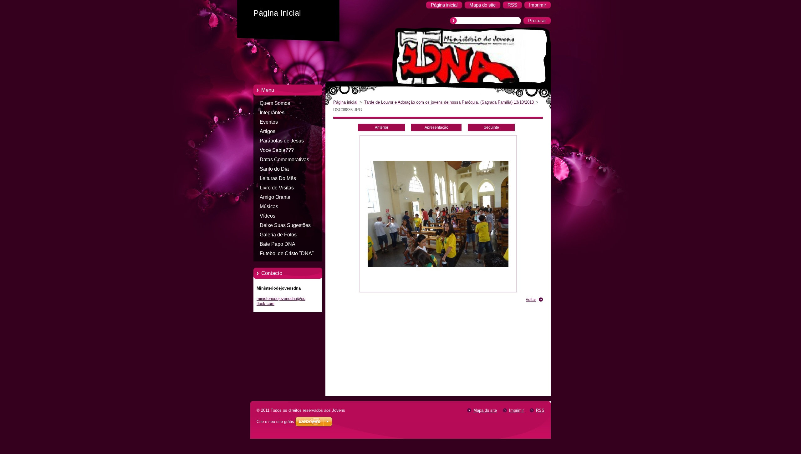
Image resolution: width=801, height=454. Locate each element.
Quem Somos (275, 103)
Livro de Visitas (277, 187)
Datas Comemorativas (284, 159)
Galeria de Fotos (278, 234)
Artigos (267, 131)
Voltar (531, 299)
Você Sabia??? (277, 150)
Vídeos (267, 216)
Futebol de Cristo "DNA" (287, 253)
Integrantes (272, 112)
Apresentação (436, 127)
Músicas (269, 206)
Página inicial (345, 102)
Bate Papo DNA (277, 244)
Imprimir (516, 410)
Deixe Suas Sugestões (285, 225)
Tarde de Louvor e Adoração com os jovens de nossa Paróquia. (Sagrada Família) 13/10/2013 (449, 102)
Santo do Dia (274, 169)
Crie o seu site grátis (275, 421)
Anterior (381, 127)
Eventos (269, 122)
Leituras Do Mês (278, 178)
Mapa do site (485, 410)
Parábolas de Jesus (282, 140)
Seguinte (491, 127)
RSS (540, 410)
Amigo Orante (275, 197)
